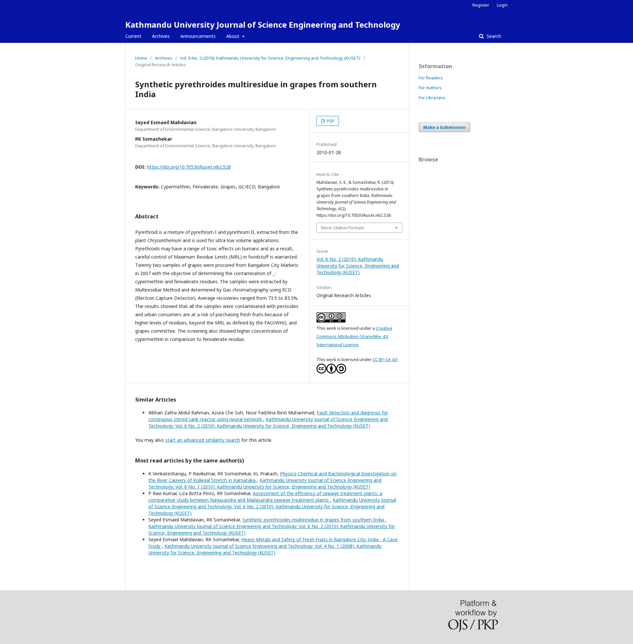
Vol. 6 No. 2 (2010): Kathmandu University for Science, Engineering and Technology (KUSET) (270, 58)
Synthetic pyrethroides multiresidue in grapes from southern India (313, 520)
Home (141, 58)
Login (502, 5)
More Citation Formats (342, 228)
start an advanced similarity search (202, 440)
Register (480, 5)
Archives (161, 36)
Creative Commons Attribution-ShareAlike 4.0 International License (354, 336)
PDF (330, 121)
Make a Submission (444, 127)
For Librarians (432, 97)
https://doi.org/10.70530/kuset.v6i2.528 (189, 167)
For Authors (430, 88)
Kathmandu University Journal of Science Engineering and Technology (262, 24)
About (233, 36)
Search (493, 36)
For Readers (431, 78)
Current (133, 36)
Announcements (198, 36)
